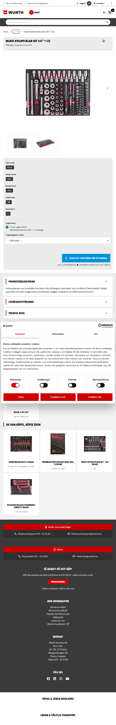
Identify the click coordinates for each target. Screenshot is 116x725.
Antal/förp (10, 209)
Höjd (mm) (10, 197)
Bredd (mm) (11, 186)
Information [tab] (58, 334)
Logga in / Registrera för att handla (88, 258)
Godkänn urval (58, 397)
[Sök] (107, 22)
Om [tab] (96, 334)
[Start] (14, 12)
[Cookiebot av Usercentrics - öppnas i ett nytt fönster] (100, 326)
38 (8, 202)
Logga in (83, 3)
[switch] (44, 385)
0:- (108, 12)
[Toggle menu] (111, 3)
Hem (5, 31)
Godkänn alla (94, 397)
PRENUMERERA (58, 581)
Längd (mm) (11, 174)
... (14, 31)
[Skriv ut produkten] (103, 41)
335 (9, 190)
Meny (37, 12)
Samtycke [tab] (20, 334)
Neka (21, 397)
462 (9, 179)
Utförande (10, 163)
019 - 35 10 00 (61, 659)
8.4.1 (9, 167)
